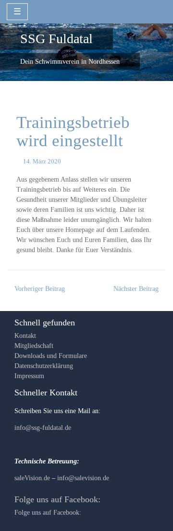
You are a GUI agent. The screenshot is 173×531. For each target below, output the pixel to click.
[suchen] (157, 11)
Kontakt (25, 335)
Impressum (29, 376)
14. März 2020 (42, 161)
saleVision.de (32, 478)
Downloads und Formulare (50, 355)
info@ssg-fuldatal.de (42, 427)
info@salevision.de (83, 478)
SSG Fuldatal (56, 38)
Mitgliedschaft (33, 345)
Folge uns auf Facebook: (57, 499)
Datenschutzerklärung (43, 365)
